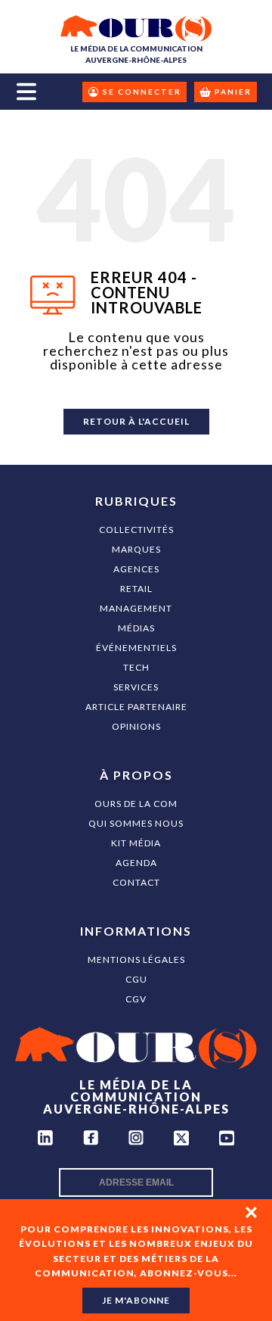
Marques (136, 549)
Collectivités (136, 529)
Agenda (136, 862)
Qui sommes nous (136, 823)
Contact (136, 882)
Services (136, 687)
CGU (136, 979)
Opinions (136, 726)
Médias (136, 628)
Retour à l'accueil (136, 421)
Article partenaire (136, 706)
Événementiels (136, 647)
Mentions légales (136, 959)
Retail (136, 588)
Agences (136, 569)
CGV (136, 999)
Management (136, 608)
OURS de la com (136, 803)
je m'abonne (136, 1300)
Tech (136, 667)
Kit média (136, 843)
